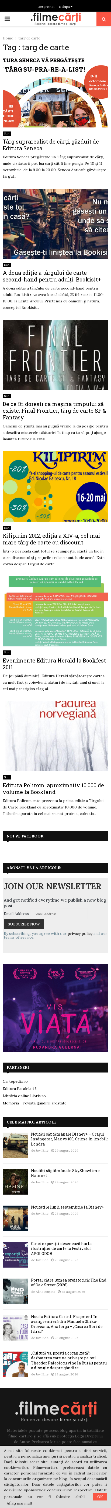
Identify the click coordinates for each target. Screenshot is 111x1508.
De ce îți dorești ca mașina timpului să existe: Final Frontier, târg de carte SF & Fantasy (54, 410)
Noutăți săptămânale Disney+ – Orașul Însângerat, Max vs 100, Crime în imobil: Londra (69, 1139)
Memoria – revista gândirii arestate (35, 1103)
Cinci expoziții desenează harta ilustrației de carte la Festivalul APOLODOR (61, 1248)
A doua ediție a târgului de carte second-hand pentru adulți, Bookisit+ (52, 276)
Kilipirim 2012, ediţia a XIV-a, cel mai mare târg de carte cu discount (51, 539)
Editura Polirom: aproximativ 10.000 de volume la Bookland (53, 788)
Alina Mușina (45, 1292)
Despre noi (45, 7)
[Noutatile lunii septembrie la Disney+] (15, 1218)
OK (100, 1496)
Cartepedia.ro (15, 1081)
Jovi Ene (42, 1150)
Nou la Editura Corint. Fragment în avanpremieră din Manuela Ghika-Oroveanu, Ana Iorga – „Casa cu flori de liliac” (67, 1324)
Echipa (65, 7)
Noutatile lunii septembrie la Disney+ (67, 1207)
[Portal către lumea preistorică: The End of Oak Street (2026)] (15, 1291)
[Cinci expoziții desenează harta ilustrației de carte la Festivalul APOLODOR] (15, 1255)
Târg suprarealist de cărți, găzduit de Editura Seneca (51, 145)
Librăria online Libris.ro (24, 1095)
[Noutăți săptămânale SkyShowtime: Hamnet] (15, 1182)
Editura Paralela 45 (20, 1088)
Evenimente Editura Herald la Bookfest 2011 (54, 664)
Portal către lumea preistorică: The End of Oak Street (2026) (68, 1282)
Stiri (6, 133)
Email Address (16, 913)
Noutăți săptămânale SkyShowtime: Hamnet (65, 1173)
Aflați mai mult (19, 1503)
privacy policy (80, 933)
